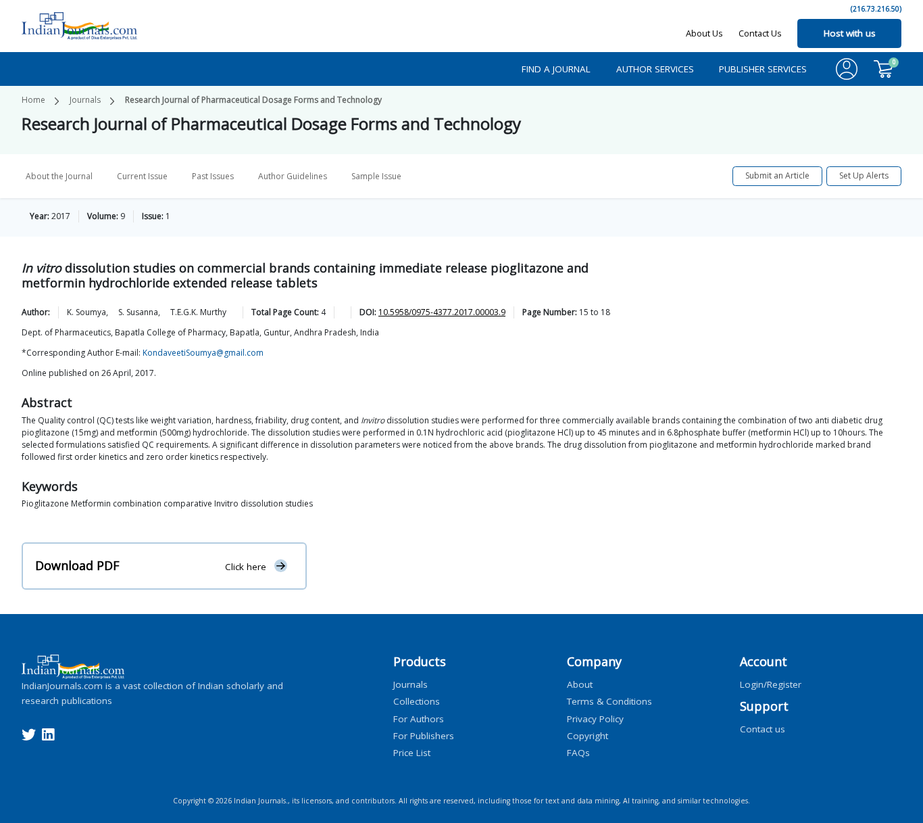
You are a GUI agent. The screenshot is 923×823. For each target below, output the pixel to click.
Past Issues (213, 176)
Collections (416, 701)
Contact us (762, 729)
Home (33, 99)
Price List (411, 753)
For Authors (418, 718)
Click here (245, 566)
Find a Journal (556, 69)
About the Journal (59, 176)
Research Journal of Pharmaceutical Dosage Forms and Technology (253, 99)
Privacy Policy (595, 718)
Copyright (587, 735)
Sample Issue (376, 176)
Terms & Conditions (609, 701)
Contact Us (760, 33)
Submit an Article (777, 175)
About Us (704, 33)
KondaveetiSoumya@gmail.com (203, 352)
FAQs (578, 753)
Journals (85, 99)
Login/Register (770, 684)
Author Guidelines (292, 176)
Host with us (850, 33)
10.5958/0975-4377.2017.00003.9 (441, 312)
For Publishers (423, 735)
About (580, 684)
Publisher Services (763, 69)
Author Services (655, 69)
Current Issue (142, 176)
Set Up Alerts (864, 175)
